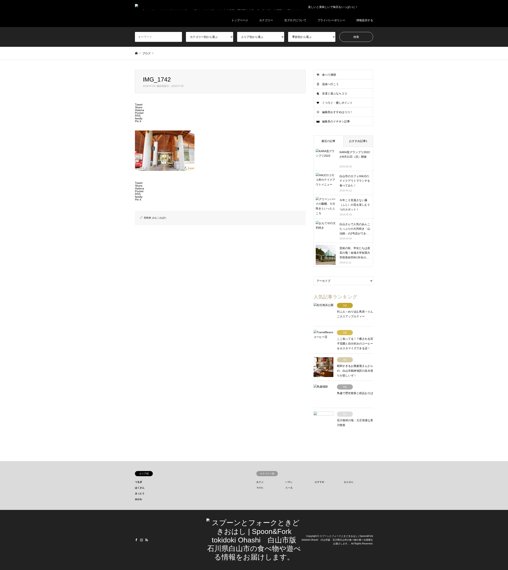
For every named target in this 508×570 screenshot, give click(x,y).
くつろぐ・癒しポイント (337, 102)
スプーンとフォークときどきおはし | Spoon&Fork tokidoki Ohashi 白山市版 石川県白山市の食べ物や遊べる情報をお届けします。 (337, 540)
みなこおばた (159, 217)
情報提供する (364, 20)
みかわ (138, 499)
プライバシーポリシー (331, 20)
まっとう (139, 493)
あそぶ (260, 482)
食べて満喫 (329, 74)
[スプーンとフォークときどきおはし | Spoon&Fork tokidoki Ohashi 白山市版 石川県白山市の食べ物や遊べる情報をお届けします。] (254, 557)
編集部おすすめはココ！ (337, 112)
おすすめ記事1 (358, 141)
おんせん (348, 482)
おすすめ (319, 482)
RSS (146, 539)
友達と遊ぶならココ (334, 93)
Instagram (141, 539)
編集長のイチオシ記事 (336, 121)
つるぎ (138, 482)
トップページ (239, 20)
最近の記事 (328, 141)
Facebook (136, 539)
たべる (289, 487)
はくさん (139, 487)
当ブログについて (295, 20)
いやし (289, 482)
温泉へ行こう (330, 84)
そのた (260, 487)
